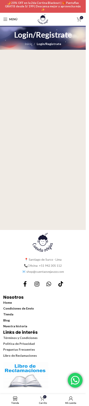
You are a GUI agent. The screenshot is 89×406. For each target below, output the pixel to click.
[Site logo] (43, 19)
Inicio (28, 44)
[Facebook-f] (25, 284)
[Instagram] (37, 284)
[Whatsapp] (48, 284)
